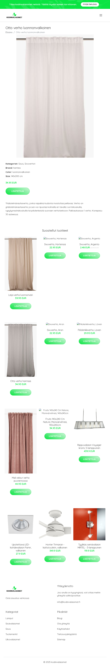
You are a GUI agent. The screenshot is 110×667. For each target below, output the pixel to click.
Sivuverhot (30, 163)
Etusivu (9, 32)
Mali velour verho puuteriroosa (21, 479)
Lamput (9, 618)
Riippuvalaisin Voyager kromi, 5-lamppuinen (89, 446)
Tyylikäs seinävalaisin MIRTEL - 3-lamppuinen (89, 546)
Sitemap (61, 639)
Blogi (59, 618)
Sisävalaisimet (13, 623)
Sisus (21, 163)
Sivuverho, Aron (55, 330)
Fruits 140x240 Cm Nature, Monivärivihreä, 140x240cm (55, 422)
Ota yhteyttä (63, 623)
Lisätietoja (17, 191)
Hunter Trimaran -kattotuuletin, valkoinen (55, 546)
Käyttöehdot (63, 629)
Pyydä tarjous (90, 4)
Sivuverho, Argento (89, 244)
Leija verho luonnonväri (20, 295)
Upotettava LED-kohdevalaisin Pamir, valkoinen (20, 547)
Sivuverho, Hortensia (55, 244)
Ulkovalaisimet (13, 639)
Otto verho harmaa (20, 381)
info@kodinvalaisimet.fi (68, 602)
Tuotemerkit (11, 634)
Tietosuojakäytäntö (67, 634)
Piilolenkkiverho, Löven (89, 330)
